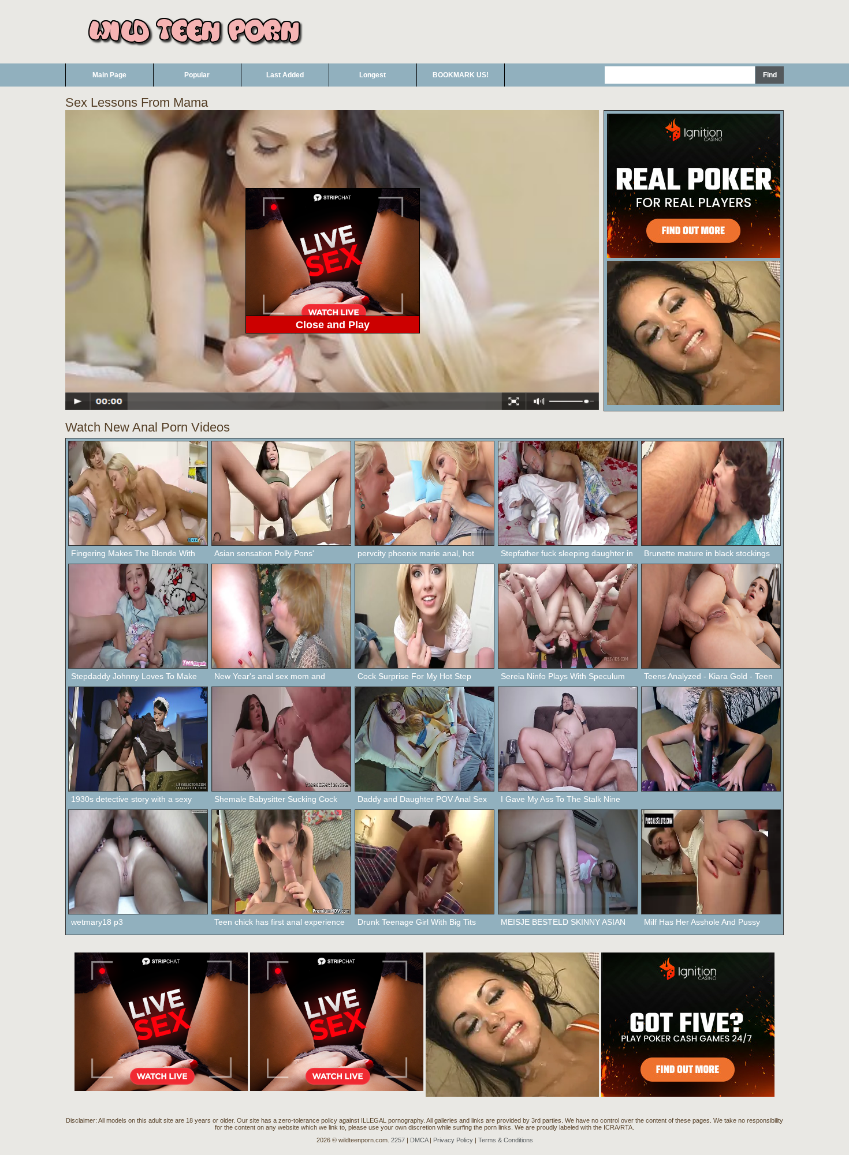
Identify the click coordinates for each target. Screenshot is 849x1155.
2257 (398, 1140)
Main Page (109, 75)
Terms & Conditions (505, 1140)
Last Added (285, 75)
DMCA (419, 1140)
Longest (372, 75)
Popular (197, 75)
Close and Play (333, 325)
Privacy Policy (453, 1140)
